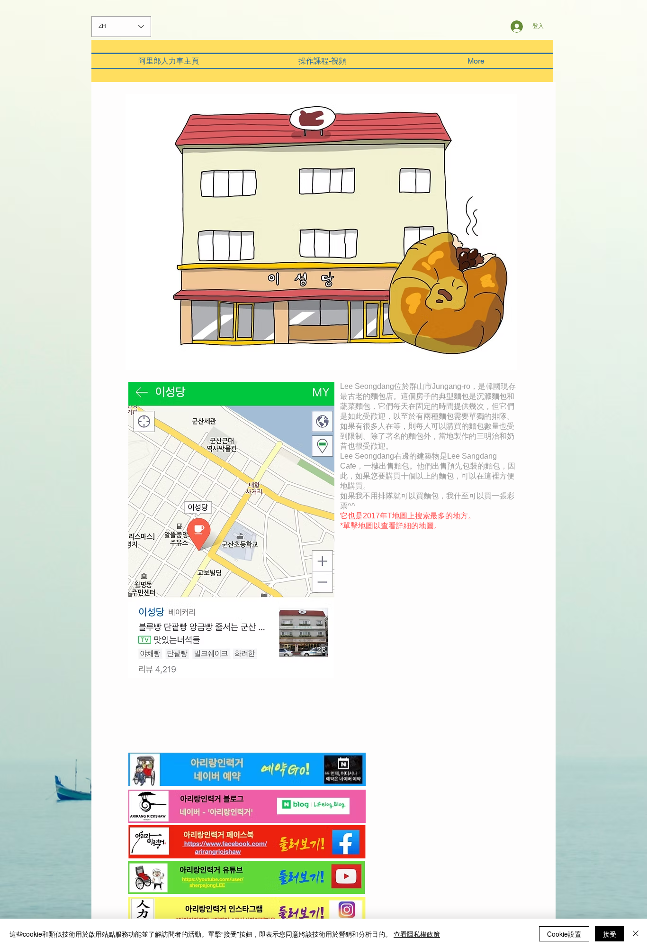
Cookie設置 (564, 934)
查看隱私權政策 (417, 934)
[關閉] (635, 933)
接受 (609, 934)
